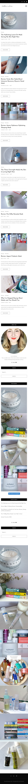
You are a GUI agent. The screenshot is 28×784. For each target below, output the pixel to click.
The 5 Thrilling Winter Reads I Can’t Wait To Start (11, 513)
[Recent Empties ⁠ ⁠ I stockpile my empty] (14, 671)
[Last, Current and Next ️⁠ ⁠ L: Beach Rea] (14, 426)
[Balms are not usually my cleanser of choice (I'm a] (14, 478)
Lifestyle (7, 295)
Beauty (2, 32)
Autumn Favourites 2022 (6, 517)
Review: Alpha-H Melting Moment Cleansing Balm (11, 506)
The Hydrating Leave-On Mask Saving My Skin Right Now (11, 36)
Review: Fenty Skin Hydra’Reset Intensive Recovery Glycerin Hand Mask (12, 81)
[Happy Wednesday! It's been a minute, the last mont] (14, 699)
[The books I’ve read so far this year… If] (14, 728)
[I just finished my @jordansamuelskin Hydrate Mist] (14, 756)
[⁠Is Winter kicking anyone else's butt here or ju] (14, 400)
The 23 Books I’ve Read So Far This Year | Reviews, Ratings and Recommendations (13, 510)
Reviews (7, 76)
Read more (5, 49)
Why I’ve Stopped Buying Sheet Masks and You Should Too (12, 299)
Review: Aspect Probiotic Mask (11, 256)
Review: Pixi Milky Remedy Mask (12, 214)
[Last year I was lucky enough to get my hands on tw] (14, 452)
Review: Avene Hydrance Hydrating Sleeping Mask (13, 126)
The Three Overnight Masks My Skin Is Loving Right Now (13, 171)
